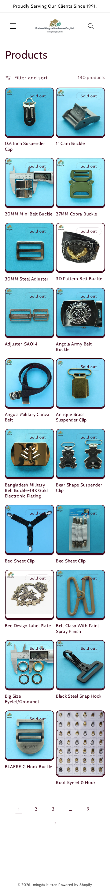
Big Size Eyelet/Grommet (22, 698)
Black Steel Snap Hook (78, 696)
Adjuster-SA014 (21, 344)
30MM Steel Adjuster (27, 279)
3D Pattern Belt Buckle (79, 278)
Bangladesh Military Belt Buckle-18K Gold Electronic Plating (26, 490)
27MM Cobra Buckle (76, 214)
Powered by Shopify (75, 885)
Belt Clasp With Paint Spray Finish (77, 628)
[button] (13, 26)
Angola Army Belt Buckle (74, 346)
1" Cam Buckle (70, 143)
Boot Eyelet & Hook (76, 782)
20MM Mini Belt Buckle (29, 214)
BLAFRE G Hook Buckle (28, 766)
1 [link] (19, 809)
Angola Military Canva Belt (27, 417)
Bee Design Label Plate (28, 625)
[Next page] (55, 823)
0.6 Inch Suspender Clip (25, 146)
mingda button (45, 885)
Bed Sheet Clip (20, 561)
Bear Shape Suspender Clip (79, 487)
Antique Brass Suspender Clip (71, 417)
